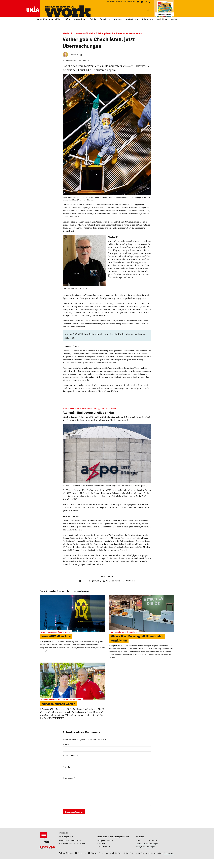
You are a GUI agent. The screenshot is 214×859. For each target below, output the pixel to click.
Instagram (106, 853)
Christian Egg (76, 54)
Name (66, 745)
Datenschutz (169, 853)
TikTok (118, 853)
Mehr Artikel (87, 60)
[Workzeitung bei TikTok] (149, 1)
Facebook (82, 853)
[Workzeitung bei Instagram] (145, 1)
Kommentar (69, 778)
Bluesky (94, 853)
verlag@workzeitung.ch (145, 846)
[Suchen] (148, 10)
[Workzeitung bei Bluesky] (142, 1)
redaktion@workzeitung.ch (147, 843)
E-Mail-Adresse (70, 756)
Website (66, 767)
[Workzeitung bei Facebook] (138, 1)
